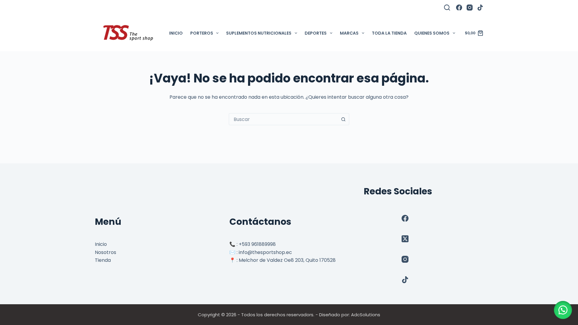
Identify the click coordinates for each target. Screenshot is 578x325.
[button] (563, 310)
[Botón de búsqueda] (343, 119)
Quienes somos (431, 33)
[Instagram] (470, 8)
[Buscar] (447, 8)
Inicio (176, 33)
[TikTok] (480, 8)
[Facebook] (459, 8)
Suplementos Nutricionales (258, 33)
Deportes (316, 33)
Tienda (103, 260)
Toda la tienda (389, 33)
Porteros (201, 33)
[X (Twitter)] (405, 238)
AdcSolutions (365, 314)
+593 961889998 (257, 244)
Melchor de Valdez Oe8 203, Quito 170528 (287, 260)
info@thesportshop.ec (265, 252)
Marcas (349, 33)
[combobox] (283, 119)
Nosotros (105, 252)
